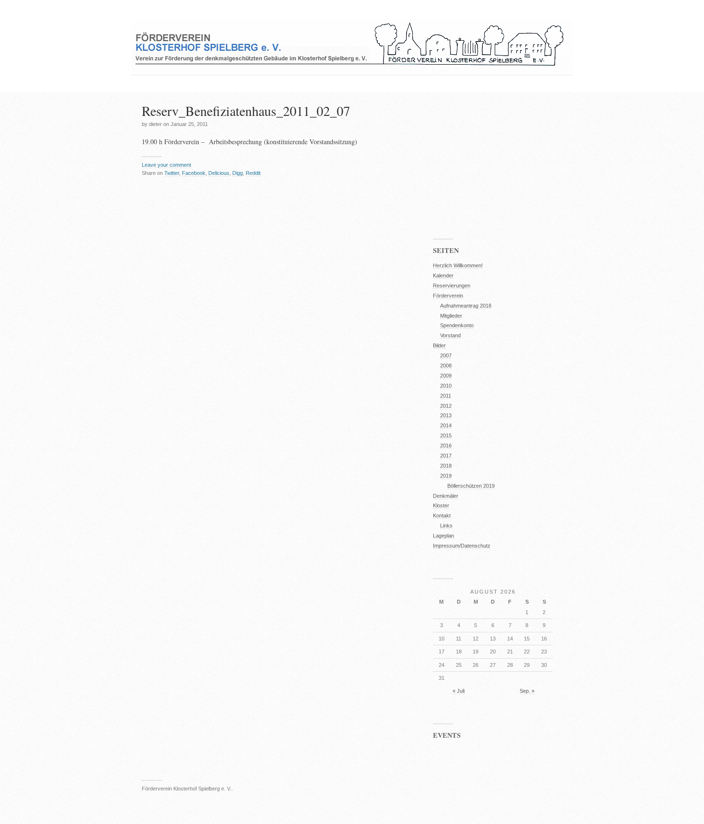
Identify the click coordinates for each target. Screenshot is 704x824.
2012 (446, 406)
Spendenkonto (457, 325)
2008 (446, 365)
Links (446, 525)
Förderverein (448, 295)
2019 (446, 476)
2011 (445, 396)
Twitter (171, 173)
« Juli (459, 691)
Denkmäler (445, 496)
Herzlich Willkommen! (458, 265)
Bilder (439, 345)
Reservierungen (451, 285)
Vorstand (450, 335)
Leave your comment (166, 165)
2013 (446, 415)
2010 (446, 386)
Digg (237, 173)
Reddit (253, 173)
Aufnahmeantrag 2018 (465, 306)
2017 (446, 455)
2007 (446, 355)
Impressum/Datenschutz (461, 546)
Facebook (193, 173)
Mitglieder (451, 316)
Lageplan (443, 535)
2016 (446, 445)
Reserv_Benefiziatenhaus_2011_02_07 (246, 111)
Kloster (441, 505)
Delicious (218, 173)
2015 (446, 435)
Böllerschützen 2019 (471, 486)
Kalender (443, 275)
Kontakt (442, 515)
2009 (446, 375)
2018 (446, 466)
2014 (446, 425)
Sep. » (527, 691)
